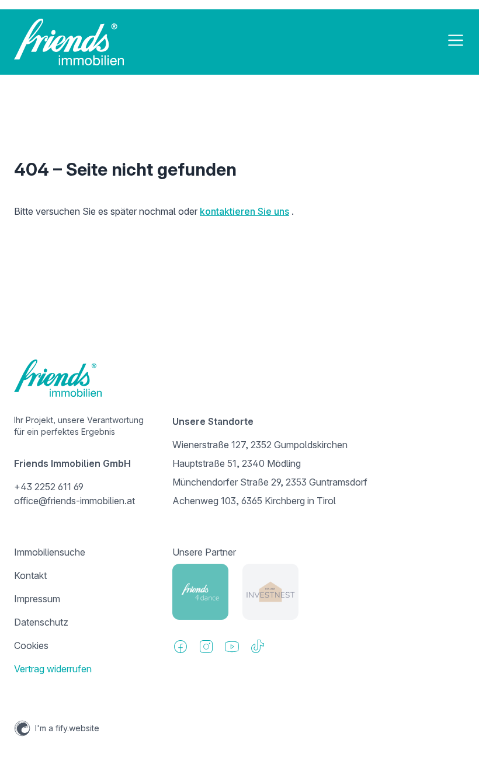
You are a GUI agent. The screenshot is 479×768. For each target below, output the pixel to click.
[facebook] (180, 646)
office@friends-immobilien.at (74, 501)
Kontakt (30, 575)
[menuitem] (81, 552)
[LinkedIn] (232, 646)
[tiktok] (257, 646)
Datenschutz (41, 622)
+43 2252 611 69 (49, 487)
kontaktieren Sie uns (244, 211)
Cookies (31, 645)
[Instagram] (206, 646)
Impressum (37, 599)
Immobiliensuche (49, 552)
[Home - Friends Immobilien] (69, 42)
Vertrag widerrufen (53, 669)
